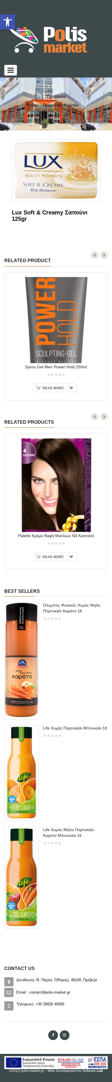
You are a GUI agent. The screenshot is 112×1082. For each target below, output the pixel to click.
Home (31, 105)
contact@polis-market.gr (49, 992)
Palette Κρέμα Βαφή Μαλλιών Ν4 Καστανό (56, 535)
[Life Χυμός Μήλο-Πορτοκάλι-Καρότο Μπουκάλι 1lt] (21, 877)
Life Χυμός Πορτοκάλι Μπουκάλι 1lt (75, 728)
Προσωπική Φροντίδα (61, 105)
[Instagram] (64, 1035)
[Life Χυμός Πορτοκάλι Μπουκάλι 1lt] (21, 772)
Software (92, 1071)
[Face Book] (53, 1035)
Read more (53, 388)
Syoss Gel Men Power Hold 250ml (56, 367)
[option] (56, 768)
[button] (7, 21)
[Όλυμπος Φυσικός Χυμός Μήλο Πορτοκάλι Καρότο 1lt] (21, 660)
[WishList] (72, 388)
